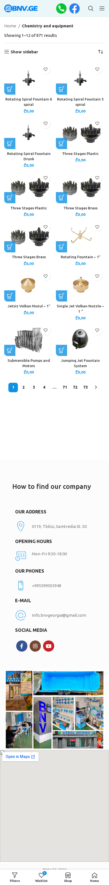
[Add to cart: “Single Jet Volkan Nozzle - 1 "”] (61, 296)
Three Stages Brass (80, 208)
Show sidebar (24, 51)
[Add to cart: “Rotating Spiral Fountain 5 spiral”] (61, 89)
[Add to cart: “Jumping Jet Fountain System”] (61, 350)
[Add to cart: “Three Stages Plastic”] (61, 143)
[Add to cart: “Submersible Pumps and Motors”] (9, 350)
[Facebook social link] (21, 646)
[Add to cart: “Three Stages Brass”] (61, 197)
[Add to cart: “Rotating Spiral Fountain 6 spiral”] (9, 89)
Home (10, 25)
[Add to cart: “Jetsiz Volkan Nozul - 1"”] (9, 296)
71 (65, 387)
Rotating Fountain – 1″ (80, 257)
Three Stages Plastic (80, 153)
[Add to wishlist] (45, 69)
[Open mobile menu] (102, 8)
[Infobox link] (54, 585)
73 (85, 387)
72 (75, 387)
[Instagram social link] (35, 646)
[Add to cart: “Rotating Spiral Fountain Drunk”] (9, 143)
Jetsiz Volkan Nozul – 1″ (29, 306)
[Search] (90, 8)
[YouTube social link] (48, 646)
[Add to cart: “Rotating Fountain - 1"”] (61, 246)
